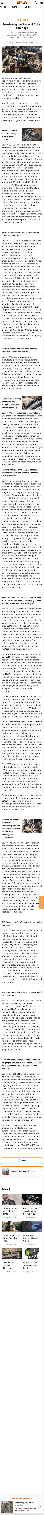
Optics (25, 20)
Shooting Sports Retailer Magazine (24, 1504)
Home (19, 20)
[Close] (40, 1506)
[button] (3, 7)
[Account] (2, 3)
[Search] (35, 3)
